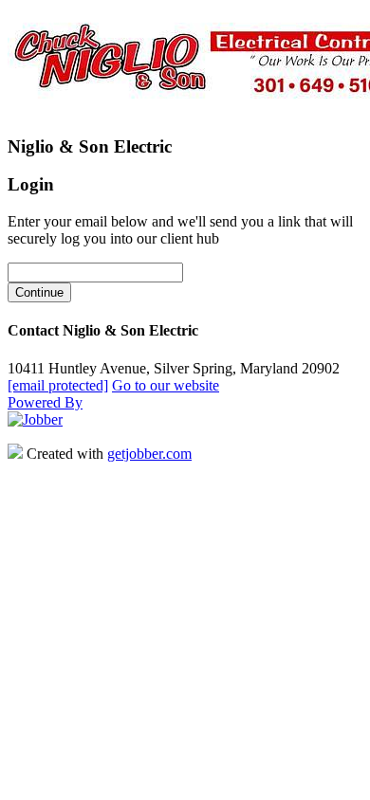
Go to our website (165, 385)
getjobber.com (149, 453)
